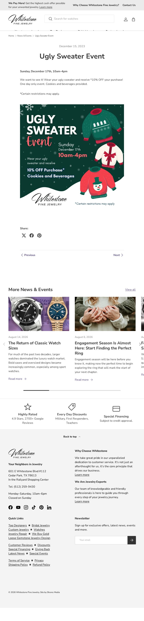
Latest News (16, 553)
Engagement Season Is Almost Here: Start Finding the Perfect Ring (103, 348)
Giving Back (42, 549)
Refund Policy (41, 565)
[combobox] (79, 19)
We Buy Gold (40, 534)
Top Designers (17, 525)
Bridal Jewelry (41, 525)
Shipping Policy (18, 565)
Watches (39, 530)
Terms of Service (19, 560)
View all (130, 290)
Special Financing (19, 549)
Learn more (45, 7)
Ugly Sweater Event (44, 36)
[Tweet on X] (24, 235)
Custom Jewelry (18, 530)
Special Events (39, 553)
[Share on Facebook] (31, 235)
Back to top (70, 436)
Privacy (39, 560)
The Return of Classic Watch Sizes (34, 345)
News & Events (24, 36)
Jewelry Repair (17, 534)
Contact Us (129, 5)
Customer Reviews (20, 545)
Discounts (44, 545)
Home (11, 36)
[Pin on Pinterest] (39, 235)
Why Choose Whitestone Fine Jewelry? (96, 5)
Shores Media (53, 592)
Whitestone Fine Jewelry (27, 592)
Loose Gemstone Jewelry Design (29, 538)
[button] (133, 19)
